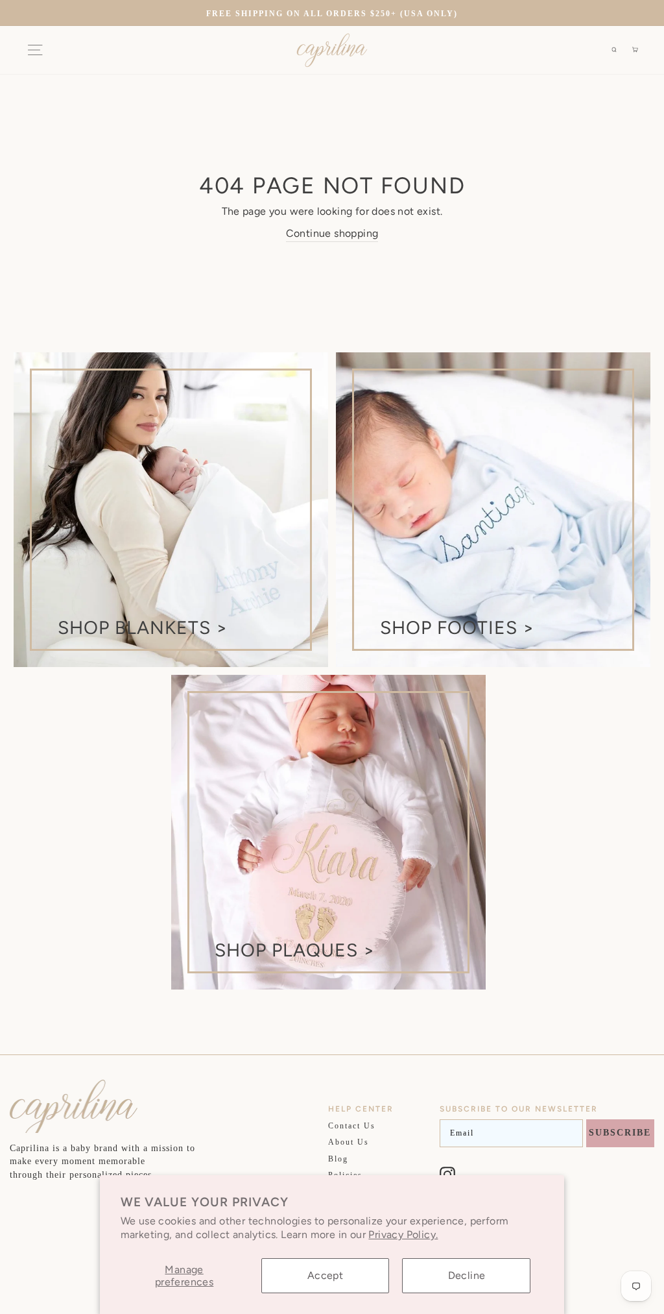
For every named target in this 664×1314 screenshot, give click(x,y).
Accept (325, 1275)
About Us (348, 1142)
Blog (338, 1158)
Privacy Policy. (403, 1234)
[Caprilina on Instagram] (447, 1174)
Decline (467, 1275)
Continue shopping (332, 233)
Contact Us (351, 1125)
